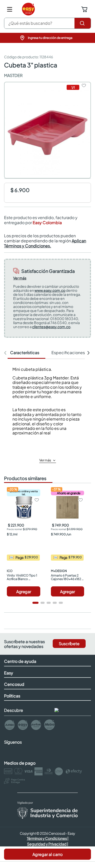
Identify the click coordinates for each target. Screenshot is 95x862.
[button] (47, 38)
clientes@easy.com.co (51, 326)
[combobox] (47, 23)
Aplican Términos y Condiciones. (45, 243)
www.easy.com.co (49, 290)
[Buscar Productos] (82, 23)
